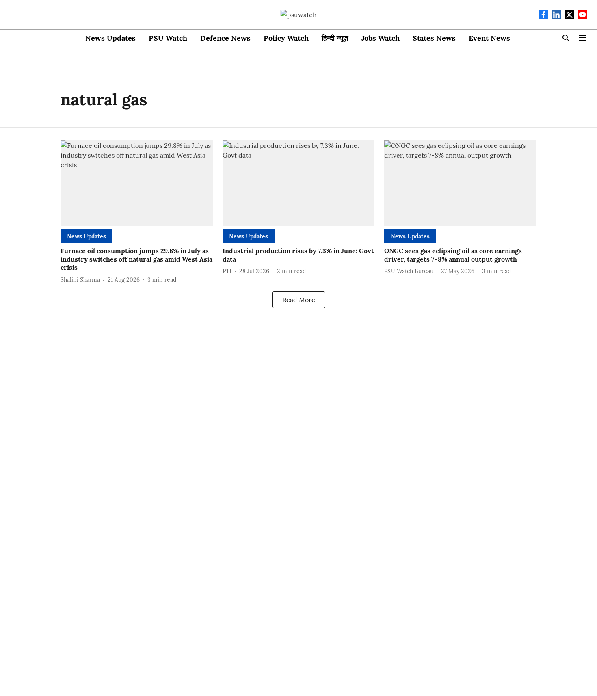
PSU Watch (168, 38)
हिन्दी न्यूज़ (335, 38)
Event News (489, 38)
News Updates (110, 38)
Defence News (225, 38)
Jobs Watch (380, 38)
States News (434, 38)
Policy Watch (286, 38)
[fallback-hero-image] (137, 183)
